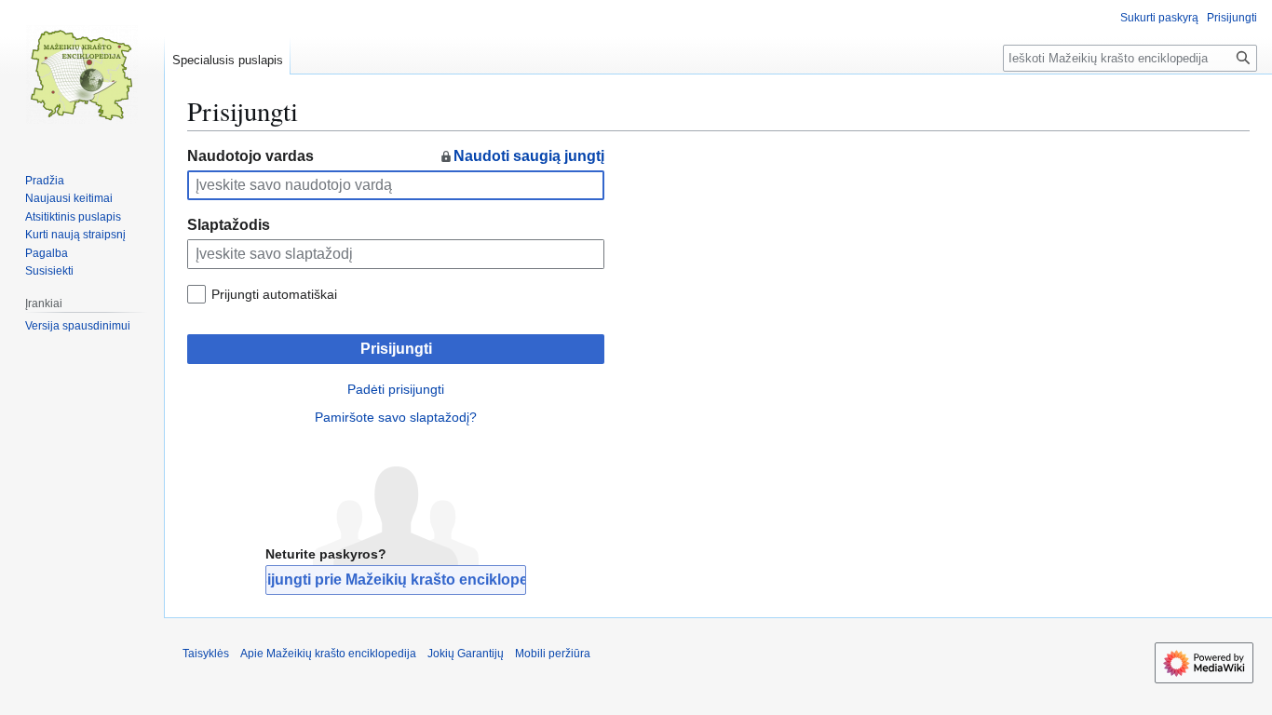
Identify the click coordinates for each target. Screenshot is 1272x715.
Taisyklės (206, 653)
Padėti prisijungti (395, 389)
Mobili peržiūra (552, 653)
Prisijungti (396, 349)
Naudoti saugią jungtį (528, 156)
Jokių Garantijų (465, 653)
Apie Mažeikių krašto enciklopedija (328, 653)
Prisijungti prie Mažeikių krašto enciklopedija (395, 579)
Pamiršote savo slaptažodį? (396, 417)
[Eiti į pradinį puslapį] (81, 74)
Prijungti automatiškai (274, 294)
